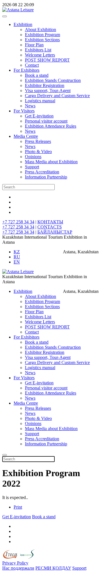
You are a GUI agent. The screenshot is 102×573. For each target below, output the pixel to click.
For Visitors (24, 110)
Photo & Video (38, 151)
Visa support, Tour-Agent (48, 90)
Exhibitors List (38, 49)
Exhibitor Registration (44, 85)
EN (17, 262)
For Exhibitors (26, 70)
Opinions (33, 156)
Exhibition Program (42, 34)
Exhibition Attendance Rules (50, 126)
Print (18, 507)
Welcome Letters (40, 55)
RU (17, 256)
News (30, 105)
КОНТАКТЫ (50, 221)
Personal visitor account (46, 121)
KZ (17, 251)
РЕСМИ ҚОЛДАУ (53, 568)
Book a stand (36, 75)
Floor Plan (34, 44)
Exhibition (23, 24)
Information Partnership (46, 177)
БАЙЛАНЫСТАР (54, 232)
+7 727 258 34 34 (18, 221)
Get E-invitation (39, 116)
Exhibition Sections (42, 39)
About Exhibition (40, 29)
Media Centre (26, 136)
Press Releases (38, 141)
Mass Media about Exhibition (51, 161)
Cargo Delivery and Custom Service (57, 95)
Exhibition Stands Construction (53, 80)
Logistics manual (40, 100)
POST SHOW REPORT (47, 60)
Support (32, 166)
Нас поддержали (18, 568)
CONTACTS (49, 227)
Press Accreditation (42, 171)
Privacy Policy (15, 563)
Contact (32, 65)
